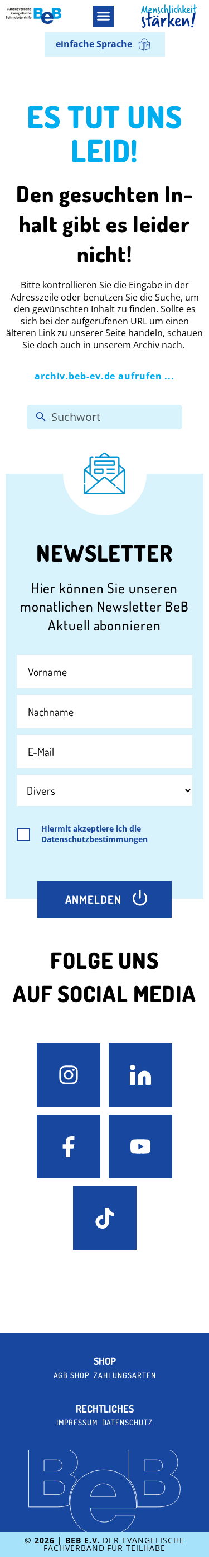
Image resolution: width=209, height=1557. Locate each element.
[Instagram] (68, 1075)
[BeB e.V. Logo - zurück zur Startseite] (33, 16)
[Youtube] (140, 1146)
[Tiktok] (105, 1218)
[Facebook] (68, 1146)
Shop (105, 1361)
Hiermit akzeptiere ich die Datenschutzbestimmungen (94, 834)
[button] (103, 16)
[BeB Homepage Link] (169, 16)
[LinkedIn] (140, 1075)
